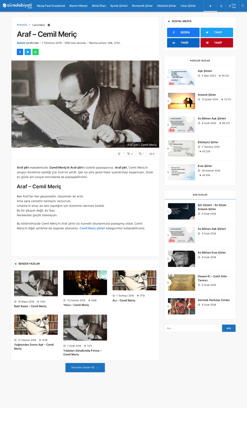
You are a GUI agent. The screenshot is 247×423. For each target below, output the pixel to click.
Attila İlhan (99, 5)
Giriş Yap (233, 6)
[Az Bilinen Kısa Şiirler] (181, 259)
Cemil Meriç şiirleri (92, 228)
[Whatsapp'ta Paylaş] (35, 52)
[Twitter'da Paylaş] (28, 52)
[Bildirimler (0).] (243, 5)
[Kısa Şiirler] (181, 172)
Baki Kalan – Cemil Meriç (30, 306)
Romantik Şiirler (142, 5)
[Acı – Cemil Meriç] (134, 280)
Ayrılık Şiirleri (119, 5)
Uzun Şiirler (188, 5)
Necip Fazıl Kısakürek (51, 5)
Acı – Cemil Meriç (123, 300)
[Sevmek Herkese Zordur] (181, 306)
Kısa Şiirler (69, 17)
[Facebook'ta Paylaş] (20, 52)
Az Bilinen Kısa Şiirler (212, 252)
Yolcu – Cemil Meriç (76, 305)
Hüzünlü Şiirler (166, 5)
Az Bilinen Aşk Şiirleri (212, 118)
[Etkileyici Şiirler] (181, 148)
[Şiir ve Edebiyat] (17, 6)
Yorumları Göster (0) (83, 367)
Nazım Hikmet (78, 5)
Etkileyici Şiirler (47, 17)
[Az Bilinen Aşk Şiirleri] (181, 125)
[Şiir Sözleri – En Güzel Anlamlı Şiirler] (181, 211)
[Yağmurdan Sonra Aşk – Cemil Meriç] (36, 325)
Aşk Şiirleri (87, 17)
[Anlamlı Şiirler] (181, 101)
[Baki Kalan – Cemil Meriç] (36, 283)
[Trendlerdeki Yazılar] (210, 5)
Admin (21, 43)
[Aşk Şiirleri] (181, 77)
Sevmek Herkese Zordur (214, 300)
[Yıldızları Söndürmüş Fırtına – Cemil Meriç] (85, 328)
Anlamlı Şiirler (207, 94)
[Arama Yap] (221, 5)
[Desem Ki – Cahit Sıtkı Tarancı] (181, 282)
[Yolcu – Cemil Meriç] (85, 282)
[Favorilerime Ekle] (119, 153)
